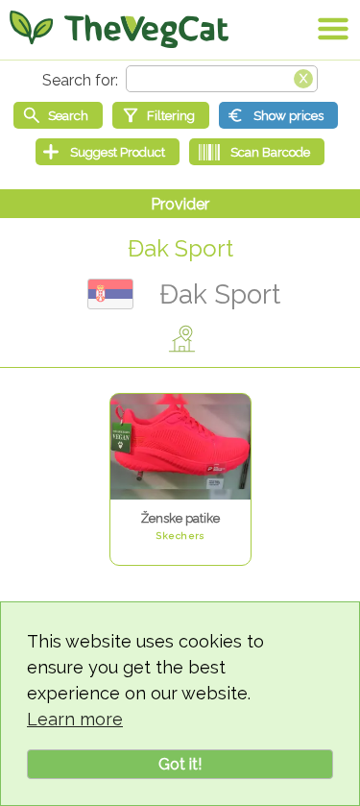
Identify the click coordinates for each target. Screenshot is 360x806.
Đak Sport (180, 248)
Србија (110, 294)
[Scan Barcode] (256, 151)
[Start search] (58, 115)
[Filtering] (160, 115)
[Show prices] (278, 115)
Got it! (180, 764)
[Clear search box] (303, 76)
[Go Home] (119, 29)
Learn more (75, 719)
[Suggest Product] (108, 151)
